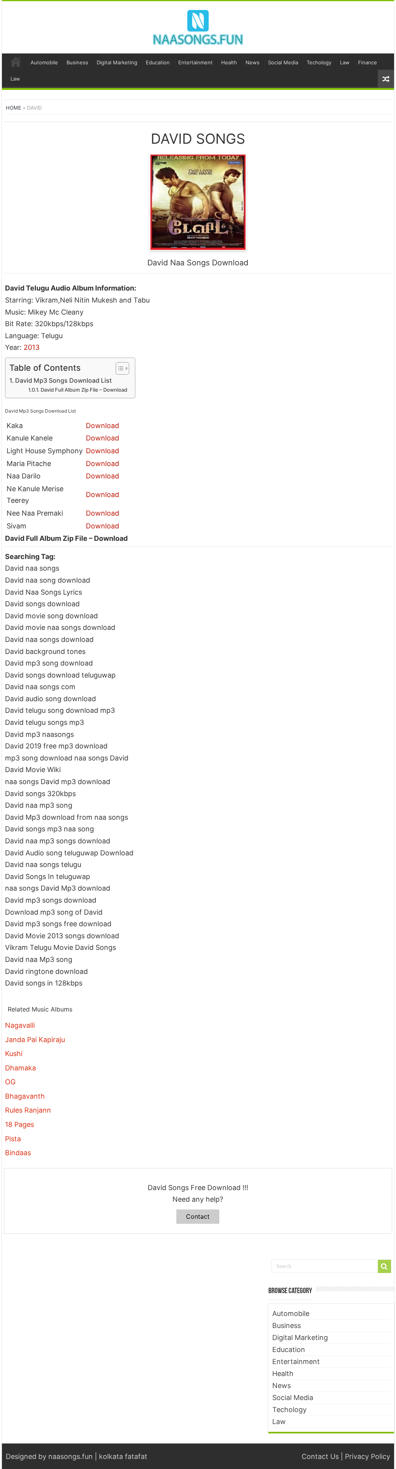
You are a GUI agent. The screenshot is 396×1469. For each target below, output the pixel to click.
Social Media (283, 62)
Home (16, 61)
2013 (31, 347)
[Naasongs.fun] (198, 26)
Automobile (44, 62)
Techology (319, 62)
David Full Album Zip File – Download (84, 390)
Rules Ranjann (28, 1110)
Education (158, 62)
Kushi (13, 1053)
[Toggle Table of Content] (118, 368)
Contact (198, 1216)
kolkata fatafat (123, 1456)
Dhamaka (20, 1068)
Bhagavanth (25, 1096)
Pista (13, 1139)
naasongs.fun (70, 1456)
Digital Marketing (117, 62)
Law (345, 62)
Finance (367, 62)
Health (229, 62)
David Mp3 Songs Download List (63, 380)
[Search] (384, 1266)
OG (10, 1082)
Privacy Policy (367, 1456)
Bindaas (18, 1153)
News (252, 62)
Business (77, 62)
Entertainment (195, 62)
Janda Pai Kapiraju (35, 1040)
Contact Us (320, 1456)
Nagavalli (20, 1025)
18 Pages (19, 1124)
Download (102, 425)
